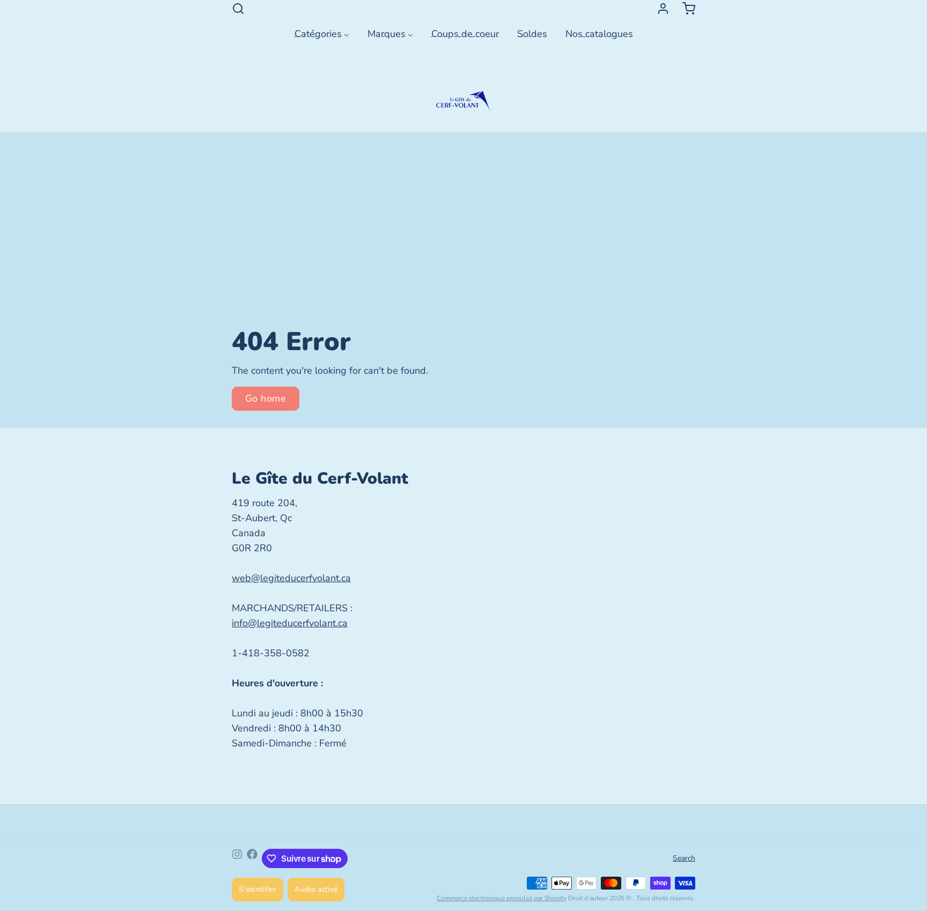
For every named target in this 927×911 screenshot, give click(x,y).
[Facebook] (252, 858)
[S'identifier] (659, 8)
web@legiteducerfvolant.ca (291, 578)
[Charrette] (684, 8)
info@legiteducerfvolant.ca (290, 623)
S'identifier (257, 889)
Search (684, 858)
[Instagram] (237, 858)
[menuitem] (321, 32)
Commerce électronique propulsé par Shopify (501, 898)
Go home (265, 398)
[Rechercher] (238, 8)
